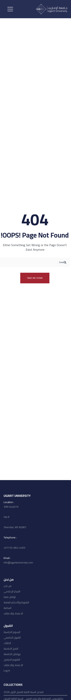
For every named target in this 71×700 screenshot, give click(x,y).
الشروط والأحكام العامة (16, 602)
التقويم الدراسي (12, 659)
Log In (7, 670)
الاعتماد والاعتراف (13, 613)
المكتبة (7, 607)
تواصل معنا (10, 596)
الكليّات (7, 643)
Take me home (35, 278)
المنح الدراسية (11, 648)
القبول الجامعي (12, 637)
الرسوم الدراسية (12, 632)
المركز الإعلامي (12, 591)
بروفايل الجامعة (12, 654)
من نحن (8, 585)
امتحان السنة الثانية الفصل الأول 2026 (24, 692)
